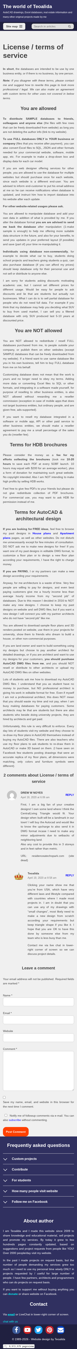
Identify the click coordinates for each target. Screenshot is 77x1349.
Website (8, 1031)
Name (7, 995)
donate (13, 1293)
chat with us (10, 1321)
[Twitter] (38, 1330)
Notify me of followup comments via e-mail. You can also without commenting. (38, 1118)
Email (7, 1013)
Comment (10, 1048)
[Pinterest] (50, 1330)
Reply (70, 795)
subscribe (15, 1120)
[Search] (69, 26)
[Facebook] (16, 1330)
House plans (42, 533)
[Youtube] (27, 1330)
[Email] (61, 1330)
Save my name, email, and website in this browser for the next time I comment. (38, 1104)
